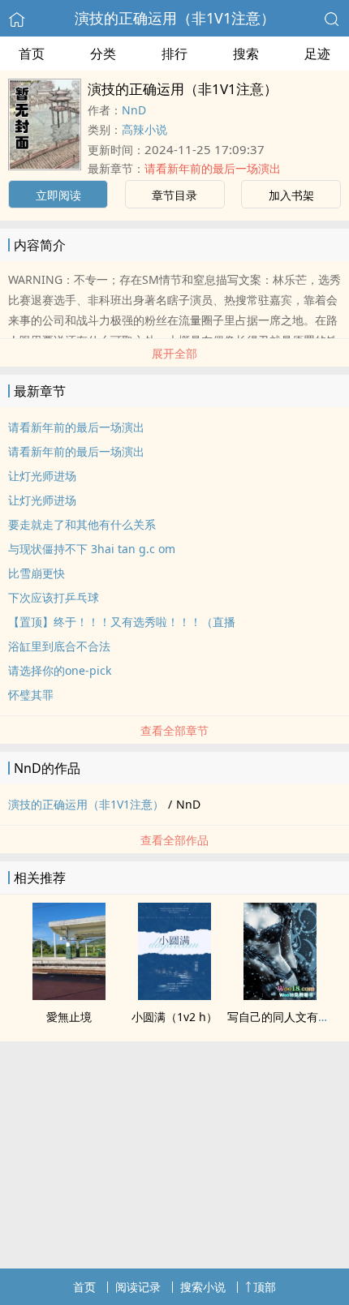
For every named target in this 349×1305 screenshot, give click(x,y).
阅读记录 (138, 1286)
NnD (134, 110)
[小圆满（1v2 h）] (174, 995)
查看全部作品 (174, 840)
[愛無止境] (69, 995)
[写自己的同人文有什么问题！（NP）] (280, 995)
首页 (32, 53)
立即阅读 (58, 195)
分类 (103, 53)
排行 (174, 53)
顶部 (264, 1286)
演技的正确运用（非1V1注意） (175, 18)
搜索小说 (203, 1286)
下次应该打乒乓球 (53, 597)
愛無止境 (69, 1016)
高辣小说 (144, 129)
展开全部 (174, 353)
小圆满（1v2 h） (174, 1016)
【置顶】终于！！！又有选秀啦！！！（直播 (121, 621)
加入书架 (291, 195)
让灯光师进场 (42, 475)
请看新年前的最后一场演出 (212, 168)
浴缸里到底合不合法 (59, 646)
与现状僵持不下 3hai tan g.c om (91, 548)
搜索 (246, 53)
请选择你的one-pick (59, 670)
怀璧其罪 (31, 694)
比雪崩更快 (36, 573)
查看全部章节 (174, 730)
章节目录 (174, 195)
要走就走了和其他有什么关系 (82, 524)
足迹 (317, 53)
